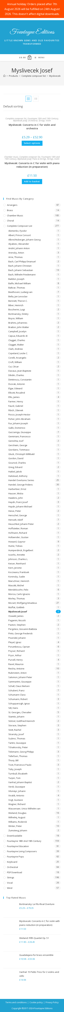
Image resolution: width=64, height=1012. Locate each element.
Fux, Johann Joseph (18, 423)
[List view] (36, 99)
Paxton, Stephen (17, 624)
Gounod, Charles (17, 462)
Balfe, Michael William (19, 283)
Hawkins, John (15, 497)
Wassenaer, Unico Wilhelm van (24, 808)
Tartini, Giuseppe (17, 742)
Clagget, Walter (16, 344)
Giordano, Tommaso (19, 449)
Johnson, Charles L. (18, 559)
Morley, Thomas (16, 598)
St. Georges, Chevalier (19, 712)
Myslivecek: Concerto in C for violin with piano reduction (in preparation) (32, 165)
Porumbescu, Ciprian (19, 646)
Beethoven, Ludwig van (20, 292)
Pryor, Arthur (15, 655)
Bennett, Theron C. (17, 300)
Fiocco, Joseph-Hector (19, 414)
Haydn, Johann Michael (20, 506)
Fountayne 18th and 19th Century (42, 118)
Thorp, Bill (13, 760)
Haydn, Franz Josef (18, 502)
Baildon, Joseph (16, 278)
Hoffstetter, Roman (18, 528)
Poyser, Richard (16, 650)
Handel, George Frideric (20, 484)
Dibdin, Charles (16, 375)
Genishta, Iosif (15, 440)
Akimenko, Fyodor (17, 230)
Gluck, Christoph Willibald (21, 454)
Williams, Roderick (17, 821)
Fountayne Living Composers (22, 851)
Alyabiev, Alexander (18, 243)
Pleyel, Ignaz (14, 642)
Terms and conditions (16, 1002)
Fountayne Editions (32, 32)
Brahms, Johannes (17, 322)
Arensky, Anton (16, 252)
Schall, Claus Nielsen (19, 686)
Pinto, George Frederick (20, 633)
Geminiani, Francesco (19, 436)
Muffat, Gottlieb (16, 607)
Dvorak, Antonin (16, 384)
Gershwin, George (17, 445)
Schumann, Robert (17, 699)
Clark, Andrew (15, 348)
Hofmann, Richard (17, 532)
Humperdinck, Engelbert (20, 550)
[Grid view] (28, 99)
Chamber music (11, 156)
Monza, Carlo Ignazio (19, 594)
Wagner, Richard (16, 804)
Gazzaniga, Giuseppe (19, 432)
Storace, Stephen (17, 725)
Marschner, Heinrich (18, 581)
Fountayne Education (18, 846)
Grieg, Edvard (15, 467)
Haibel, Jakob (15, 471)
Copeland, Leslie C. (18, 353)
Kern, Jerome (15, 567)
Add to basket (32, 181)
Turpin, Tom (14, 778)
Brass (10, 210)
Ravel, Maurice (16, 664)
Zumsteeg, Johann (17, 830)
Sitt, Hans (13, 707)
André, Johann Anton (19, 248)
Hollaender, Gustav (18, 537)
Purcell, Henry (15, 659)
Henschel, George (17, 515)
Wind (9, 887)
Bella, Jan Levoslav (17, 296)
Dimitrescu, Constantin (20, 379)
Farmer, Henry (15, 401)
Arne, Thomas (15, 257)
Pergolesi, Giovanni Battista (22, 629)
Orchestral (33, 120)
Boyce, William (15, 318)
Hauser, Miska (15, 493)
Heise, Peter (14, 510)
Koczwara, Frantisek (18, 572)
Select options (32, 143)
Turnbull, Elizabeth (17, 773)
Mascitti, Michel (16, 585)
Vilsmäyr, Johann (17, 791)
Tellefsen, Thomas (17, 756)
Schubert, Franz (16, 690)
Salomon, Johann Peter (20, 677)
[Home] (4, 75)
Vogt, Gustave (15, 799)
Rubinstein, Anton (17, 672)
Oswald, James (16, 615)
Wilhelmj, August (16, 817)
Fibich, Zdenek (15, 410)
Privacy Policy (52, 1002)
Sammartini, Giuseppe (19, 681)
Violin (48, 120)
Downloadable (14, 835)
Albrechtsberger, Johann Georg (24, 239)
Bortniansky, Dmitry (18, 313)
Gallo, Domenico (16, 427)
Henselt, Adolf (15, 519)
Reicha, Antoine (16, 668)
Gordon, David (15, 458)
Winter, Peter (15, 826)
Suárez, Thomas (16, 738)
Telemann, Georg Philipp (21, 751)
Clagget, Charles (16, 340)
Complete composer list (15, 118)
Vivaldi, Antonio (16, 795)
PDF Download (14, 872)
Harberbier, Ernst (17, 489)
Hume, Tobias (15, 545)
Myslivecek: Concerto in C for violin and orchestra (32, 126)
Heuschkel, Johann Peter (21, 524)
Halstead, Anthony (17, 475)
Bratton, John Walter (18, 327)
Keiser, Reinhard (17, 563)
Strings (42, 120)
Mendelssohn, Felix (18, 589)
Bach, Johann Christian (20, 265)
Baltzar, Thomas (16, 287)
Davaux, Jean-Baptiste (19, 370)
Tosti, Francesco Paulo (19, 764)
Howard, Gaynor (16, 541)
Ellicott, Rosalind (16, 392)
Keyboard (12, 861)
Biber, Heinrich (15, 305)
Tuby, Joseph (15, 769)
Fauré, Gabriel (15, 405)
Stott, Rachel (14, 729)
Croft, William (15, 362)
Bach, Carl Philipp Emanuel (22, 261)
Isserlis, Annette (16, 554)
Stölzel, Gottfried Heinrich (21, 721)
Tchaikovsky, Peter (18, 747)
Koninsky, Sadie (16, 576)
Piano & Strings (39, 158)
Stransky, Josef (16, 734)
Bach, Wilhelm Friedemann (22, 274)
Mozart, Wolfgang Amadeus (22, 602)
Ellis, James (14, 397)
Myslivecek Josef (20, 120)
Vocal (10, 882)
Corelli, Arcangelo (17, 357)
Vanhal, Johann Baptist (20, 782)
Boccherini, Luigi (16, 309)
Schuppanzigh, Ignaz (19, 703)
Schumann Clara (16, 694)
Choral (10, 220)
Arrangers (12, 205)
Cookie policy (36, 1002)
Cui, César (13, 366)
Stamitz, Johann (16, 716)
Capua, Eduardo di (17, 335)
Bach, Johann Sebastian (20, 270)
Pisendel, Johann (17, 637)
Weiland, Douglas (17, 812)
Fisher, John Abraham (19, 418)
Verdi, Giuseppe (16, 786)
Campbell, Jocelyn (17, 331)
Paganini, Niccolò (17, 620)
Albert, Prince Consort (19, 235)
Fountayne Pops (15, 856)
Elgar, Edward (15, 388)
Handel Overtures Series (21, 480)
